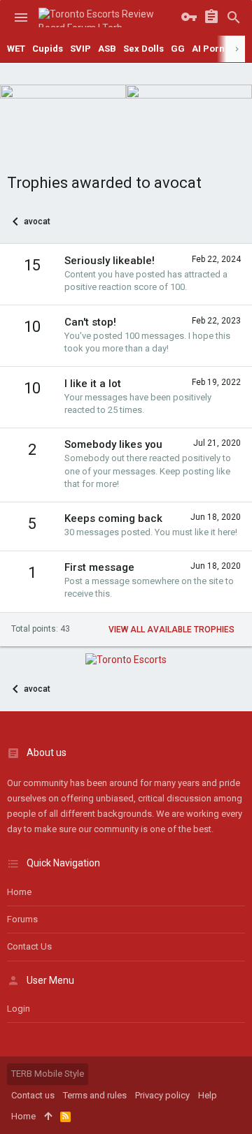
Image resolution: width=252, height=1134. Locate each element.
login (18, 1008)
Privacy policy (162, 1095)
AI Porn (208, 48)
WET (16, 48)
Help (207, 1095)
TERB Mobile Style (47, 1073)
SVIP (80, 48)
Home (19, 892)
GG (178, 48)
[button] (21, 17)
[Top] (48, 1116)
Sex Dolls (143, 48)
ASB (107, 48)
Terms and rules (95, 1095)
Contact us (29, 946)
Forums (22, 919)
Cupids (47, 48)
